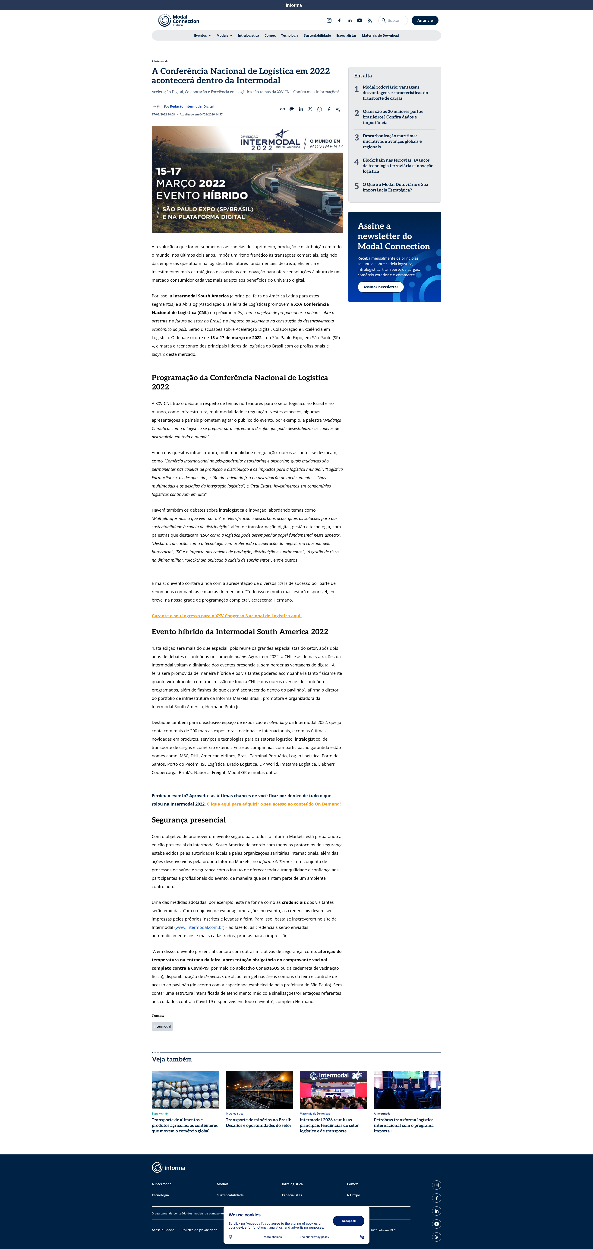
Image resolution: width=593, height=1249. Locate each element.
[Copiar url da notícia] (282, 109)
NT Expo (353, 1195)
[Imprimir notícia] (291, 109)
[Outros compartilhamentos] (338, 109)
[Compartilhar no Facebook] (329, 109)
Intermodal (162, 1026)
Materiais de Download (380, 35)
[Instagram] (329, 20)
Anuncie (425, 20)
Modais (222, 35)
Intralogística (248, 35)
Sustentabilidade (317, 35)
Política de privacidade (200, 1230)
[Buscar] (384, 20)
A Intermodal (160, 61)
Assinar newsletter (380, 287)
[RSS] (370, 20)
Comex (270, 35)
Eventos (200, 35)
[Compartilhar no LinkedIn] (301, 109)
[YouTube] (359, 20)
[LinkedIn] (349, 20)
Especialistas (346, 35)
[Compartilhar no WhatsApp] (319, 109)
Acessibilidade (163, 1230)
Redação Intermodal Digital (192, 106)
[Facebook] (339, 20)
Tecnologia (289, 35)
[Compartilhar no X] (310, 109)
